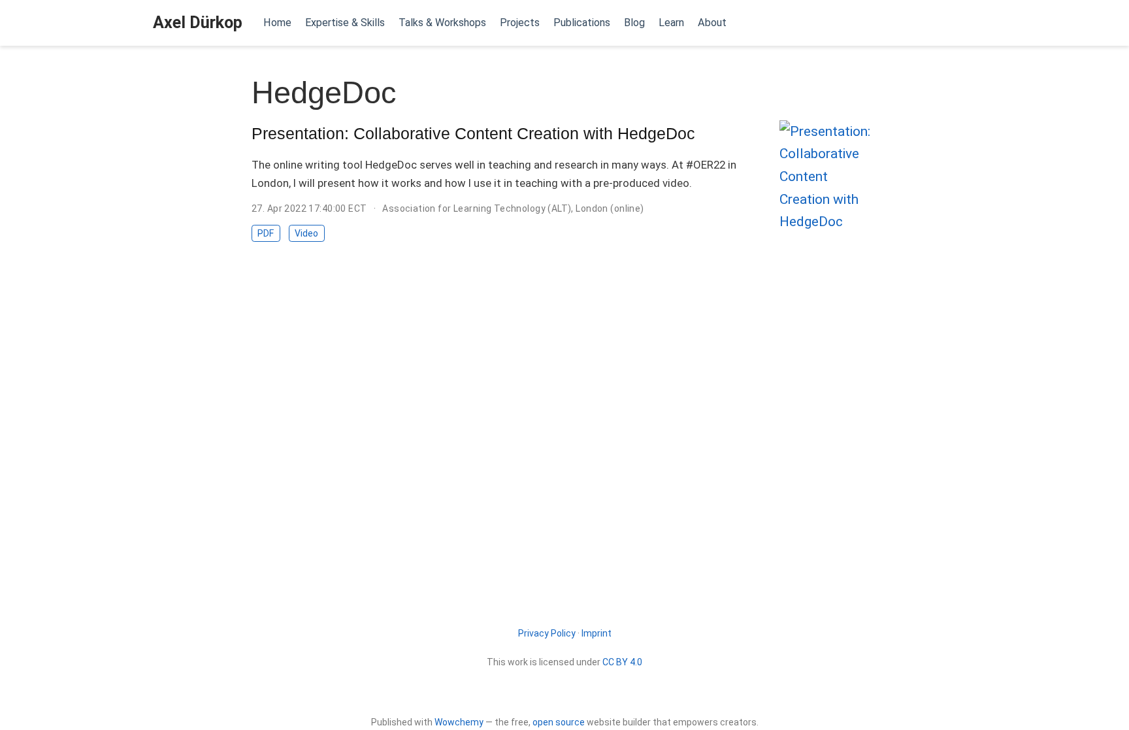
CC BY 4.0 (622, 662)
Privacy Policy (547, 633)
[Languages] (974, 23)
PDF (265, 233)
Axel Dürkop (197, 22)
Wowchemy (458, 722)
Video (306, 233)
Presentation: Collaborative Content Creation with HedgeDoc (473, 133)
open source (558, 722)
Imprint (596, 633)
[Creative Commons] (565, 692)
